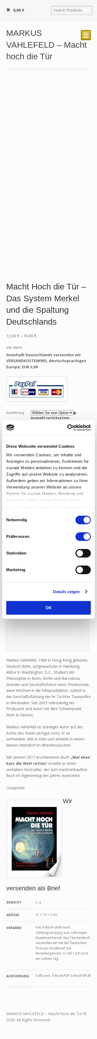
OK (49, 607)
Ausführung (15, 412)
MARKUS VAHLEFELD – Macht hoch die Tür (46, 44)
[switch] (83, 536)
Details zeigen (66, 591)
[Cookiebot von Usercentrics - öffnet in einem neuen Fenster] (68, 427)
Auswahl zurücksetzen (50, 418)
